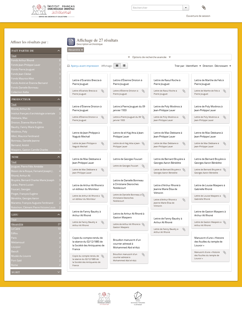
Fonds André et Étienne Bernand (29, 83)
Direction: (208, 65)
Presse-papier (204, 7)
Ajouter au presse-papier (103, 91)
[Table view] (124, 66)
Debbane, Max (19, 118)
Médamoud (17, 242)
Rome (14, 265)
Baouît (15, 251)
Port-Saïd (16, 260)
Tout (13, 55)
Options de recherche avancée (149, 57)
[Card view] (117, 66)
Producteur (21, 98)
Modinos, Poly (19, 131)
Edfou (14, 233)
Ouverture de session (198, 16)
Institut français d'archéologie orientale (33, 113)
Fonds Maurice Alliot (22, 78)
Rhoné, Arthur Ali (20, 109)
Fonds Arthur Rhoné (22, 60)
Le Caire (15, 228)
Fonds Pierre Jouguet (23, 69)
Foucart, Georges (20, 189)
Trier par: (180, 65)
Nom (15, 156)
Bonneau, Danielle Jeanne (25, 140)
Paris (14, 237)
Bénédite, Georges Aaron (25, 198)
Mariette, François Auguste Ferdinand (32, 203)
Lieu (15, 214)
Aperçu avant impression (84, 65)
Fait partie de (23, 50)
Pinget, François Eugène (24, 193)
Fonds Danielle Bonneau (24, 87)
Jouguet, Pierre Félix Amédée (27, 166)
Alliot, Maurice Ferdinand (25, 136)
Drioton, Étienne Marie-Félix (26, 122)
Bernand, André (20, 145)
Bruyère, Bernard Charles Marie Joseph (32, 180)
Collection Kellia (20, 92)
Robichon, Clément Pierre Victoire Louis (33, 207)
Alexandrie (17, 224)
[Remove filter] (82, 50)
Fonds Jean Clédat (21, 74)
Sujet (16, 271)
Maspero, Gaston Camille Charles (29, 149)
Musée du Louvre (21, 256)
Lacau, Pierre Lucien (22, 184)
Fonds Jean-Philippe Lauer (25, 65)
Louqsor (16, 247)
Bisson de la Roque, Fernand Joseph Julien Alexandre (40, 171)
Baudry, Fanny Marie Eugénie (27, 127)
